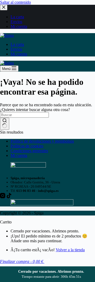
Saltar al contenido (15, 2)
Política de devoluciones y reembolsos (42, 141)
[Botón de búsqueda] (4, 124)
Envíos (16, 49)
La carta (17, 44)
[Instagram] (3, 197)
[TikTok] (9, 197)
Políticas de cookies (27, 146)
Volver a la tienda (70, 250)
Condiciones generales (29, 150)
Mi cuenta (19, 54)
